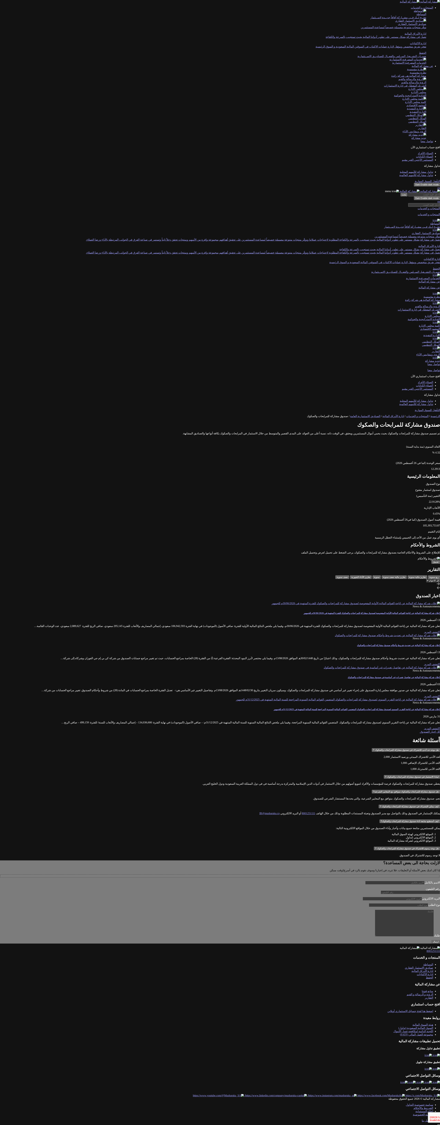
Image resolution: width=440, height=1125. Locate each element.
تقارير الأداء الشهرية (360, 577)
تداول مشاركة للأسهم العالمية (416, 175)
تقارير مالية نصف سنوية (394, 577)
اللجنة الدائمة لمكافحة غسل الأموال (413, 1031)
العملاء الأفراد (425, 153)
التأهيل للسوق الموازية (427, 181)
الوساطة (428, 964)
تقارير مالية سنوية (417, 577)
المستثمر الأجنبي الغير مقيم (417, 159)
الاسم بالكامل (432, 882)
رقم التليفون (433, 888)
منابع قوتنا (427, 991)
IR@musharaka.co (269, 813)
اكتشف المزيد (432, 632)
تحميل (436, 562)
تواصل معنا (427, 141)
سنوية (377, 577)
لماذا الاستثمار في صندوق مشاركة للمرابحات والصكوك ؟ (412, 777)
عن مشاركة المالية (429, 287)
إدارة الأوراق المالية (393, 416)
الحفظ (429, 977)
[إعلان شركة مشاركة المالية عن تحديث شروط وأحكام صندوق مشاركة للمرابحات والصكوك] (387, 635)
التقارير (429, 997)
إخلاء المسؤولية (424, 1111)
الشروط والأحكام (423, 1108)
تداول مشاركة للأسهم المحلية (416, 171)
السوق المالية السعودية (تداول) (415, 1028)
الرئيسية (435, 416)
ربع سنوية (434, 577)
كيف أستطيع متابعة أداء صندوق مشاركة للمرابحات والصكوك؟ (410, 821)
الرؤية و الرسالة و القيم (420, 994)
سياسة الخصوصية (423, 1114)
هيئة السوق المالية (422, 1024)
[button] (422, 7)
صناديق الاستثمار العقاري (419, 967)
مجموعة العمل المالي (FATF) (416, 1034)
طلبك (437, 935)
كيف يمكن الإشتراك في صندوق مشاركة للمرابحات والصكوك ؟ (409, 806)
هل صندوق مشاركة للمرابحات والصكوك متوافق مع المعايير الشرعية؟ (406, 791)
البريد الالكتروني (431, 898)
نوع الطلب (434, 904)
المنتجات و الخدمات (429, 214)
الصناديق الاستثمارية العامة (365, 416)
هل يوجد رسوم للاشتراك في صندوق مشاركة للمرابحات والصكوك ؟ (407, 848)
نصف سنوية (342, 577)
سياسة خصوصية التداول (419, 1104)
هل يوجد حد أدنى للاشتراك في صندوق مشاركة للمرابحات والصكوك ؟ (406, 750)
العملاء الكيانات (424, 156)
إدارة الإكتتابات (425, 974)
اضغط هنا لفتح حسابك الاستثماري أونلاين (410, 1011)
